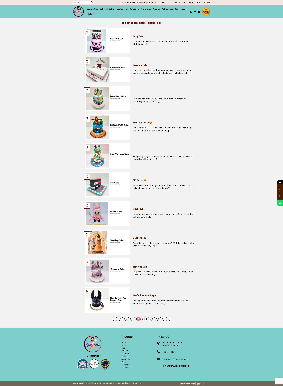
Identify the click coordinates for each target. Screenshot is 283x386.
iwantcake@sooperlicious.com (176, 359)
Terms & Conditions (122, 383)
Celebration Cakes (107, 9)
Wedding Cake (139, 237)
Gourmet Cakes (92, 9)
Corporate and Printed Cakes (140, 9)
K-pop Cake (138, 36)
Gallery (124, 356)
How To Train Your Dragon (144, 295)
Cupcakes (156, 9)
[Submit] (92, 2)
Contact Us (206, 2)
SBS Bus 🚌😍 (139, 180)
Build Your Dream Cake (170, 9)
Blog (184, 2)
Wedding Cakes (122, 9)
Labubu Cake (139, 209)
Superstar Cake (140, 266)
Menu (124, 348)
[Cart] (199, 11)
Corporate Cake (140, 65)
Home (124, 342)
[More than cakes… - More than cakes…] (78, 11)
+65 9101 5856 (169, 352)
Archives (191, 2)
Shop (123, 345)
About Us (177, 2)
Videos (124, 350)
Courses (125, 353)
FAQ (198, 2)
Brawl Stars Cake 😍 (142, 122)
